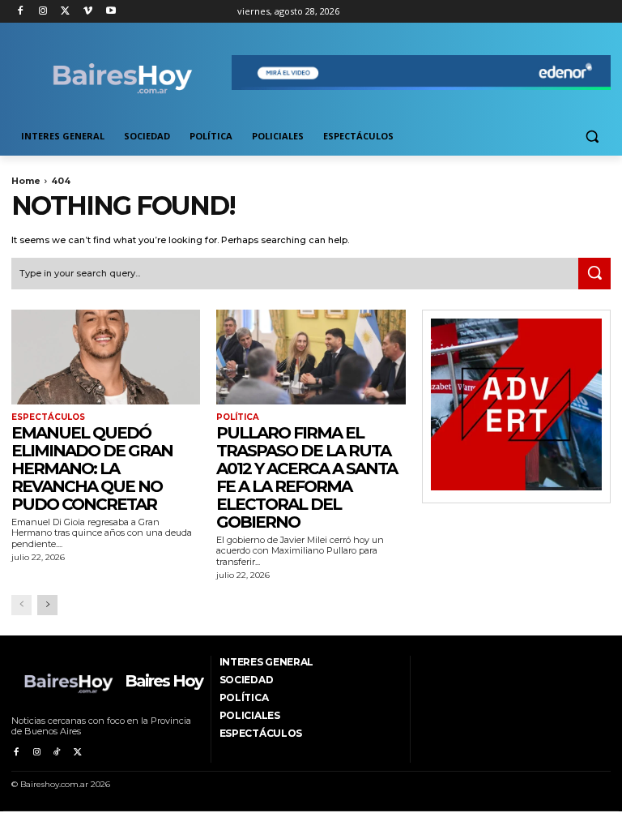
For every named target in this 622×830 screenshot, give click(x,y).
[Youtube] (110, 11)
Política (237, 417)
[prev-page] (21, 605)
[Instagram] (43, 11)
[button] (592, 137)
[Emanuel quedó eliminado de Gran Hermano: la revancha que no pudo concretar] (105, 357)
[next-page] (47, 605)
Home (25, 180)
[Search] (594, 274)
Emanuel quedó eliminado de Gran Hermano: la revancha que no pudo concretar (92, 468)
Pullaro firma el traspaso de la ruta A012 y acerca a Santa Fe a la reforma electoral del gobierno (306, 477)
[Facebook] (20, 11)
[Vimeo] (88, 11)
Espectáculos (48, 417)
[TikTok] (57, 753)
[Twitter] (66, 11)
